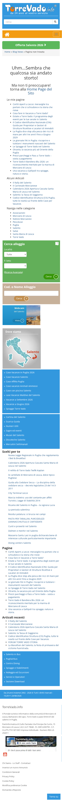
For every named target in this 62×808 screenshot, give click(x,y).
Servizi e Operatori (15, 676)
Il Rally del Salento (22, 182)
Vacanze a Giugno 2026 (17, 404)
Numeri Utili (12, 426)
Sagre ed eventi (14, 430)
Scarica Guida (13, 421)
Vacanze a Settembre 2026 (19, 399)
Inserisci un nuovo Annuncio (15, 767)
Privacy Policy (8, 776)
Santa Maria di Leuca (23, 234)
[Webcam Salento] (21, 314)
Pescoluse (18, 221)
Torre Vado (18, 237)
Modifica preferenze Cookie (14, 785)
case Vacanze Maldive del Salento (23, 395)
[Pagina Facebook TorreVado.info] (31, 743)
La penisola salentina (19, 509)
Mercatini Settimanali (17, 444)
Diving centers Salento (19, 542)
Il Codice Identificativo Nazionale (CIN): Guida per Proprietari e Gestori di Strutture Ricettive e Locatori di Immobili (33, 125)
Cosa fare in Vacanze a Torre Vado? (30, 113)
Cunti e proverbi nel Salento (22, 526)
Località (8, 249)
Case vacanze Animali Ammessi (22, 386)
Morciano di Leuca (22, 215)
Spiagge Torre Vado (16, 408)
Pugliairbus (11, 658)
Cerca (49, 276)
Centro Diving (13, 663)
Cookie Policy (8, 781)
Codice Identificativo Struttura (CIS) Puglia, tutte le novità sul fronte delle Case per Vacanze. (34, 200)
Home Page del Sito (39, 91)
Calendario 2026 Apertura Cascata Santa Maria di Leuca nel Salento (33, 190)
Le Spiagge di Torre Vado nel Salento (31, 146)
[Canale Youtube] (5, 756)
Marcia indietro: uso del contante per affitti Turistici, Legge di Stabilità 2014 (30, 499)
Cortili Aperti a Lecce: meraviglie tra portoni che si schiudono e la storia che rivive (33, 107)
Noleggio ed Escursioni (17, 672)
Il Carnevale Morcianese (25, 185)
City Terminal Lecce (18, 493)
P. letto (7, 260)
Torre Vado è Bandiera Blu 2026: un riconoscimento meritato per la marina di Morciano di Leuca (33, 164)
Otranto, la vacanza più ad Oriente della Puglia (31, 591)
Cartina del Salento (15, 417)
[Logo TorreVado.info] (31, 9)
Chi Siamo (6, 763)
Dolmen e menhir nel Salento (23, 530)
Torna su (53, 796)
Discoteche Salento (15, 439)
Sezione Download (15, 681)
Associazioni (19, 212)
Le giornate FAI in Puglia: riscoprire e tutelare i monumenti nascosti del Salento (34, 142)
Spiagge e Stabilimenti (17, 667)
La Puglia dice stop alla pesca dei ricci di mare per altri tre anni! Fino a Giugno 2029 (33, 134)
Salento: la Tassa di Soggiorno (28, 194)
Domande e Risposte (11, 790)
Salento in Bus (13, 654)
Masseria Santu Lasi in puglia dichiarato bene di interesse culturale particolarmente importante (32, 537)
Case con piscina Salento (18, 390)
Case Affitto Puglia (15, 381)
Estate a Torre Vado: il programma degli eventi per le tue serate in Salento (33, 118)
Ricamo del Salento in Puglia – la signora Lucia (31, 505)
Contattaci (25, 763)
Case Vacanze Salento (17, 377)
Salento (16, 228)
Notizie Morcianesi (22, 218)
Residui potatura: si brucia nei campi (27, 514)
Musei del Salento (15, 435)
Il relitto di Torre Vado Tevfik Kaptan (26, 470)
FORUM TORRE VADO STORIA (22, 642)
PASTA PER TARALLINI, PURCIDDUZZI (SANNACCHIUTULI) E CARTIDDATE (26, 520)
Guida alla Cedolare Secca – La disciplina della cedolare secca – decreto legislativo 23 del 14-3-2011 (32, 485)
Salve (15, 231)
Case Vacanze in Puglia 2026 (20, 372)
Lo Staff (16, 763)
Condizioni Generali (11, 772)
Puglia (16, 224)
